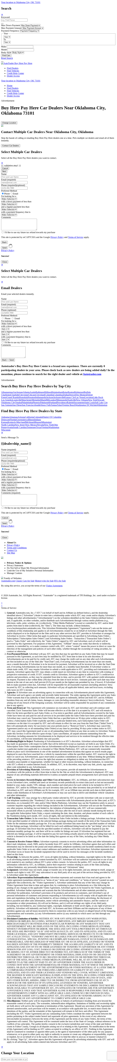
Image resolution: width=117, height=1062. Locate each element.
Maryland (21, 422)
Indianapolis (40, 397)
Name (4, 174)
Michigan (29, 422)
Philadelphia (27, 402)
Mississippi (47, 422)
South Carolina (20, 427)
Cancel (5, 168)
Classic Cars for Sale (25, 581)
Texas (38, 427)
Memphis (36, 400)
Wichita (93, 405)
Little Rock (98, 397)
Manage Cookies (14, 573)
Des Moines (80, 395)
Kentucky (12, 422)
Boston (71, 392)
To (4, 39)
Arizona (21, 417)
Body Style (6, 52)
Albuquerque (7, 392)
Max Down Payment (10, 25)
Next (4, 171)
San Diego (17, 405)
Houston (31, 397)
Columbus (58, 395)
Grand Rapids (12, 397)
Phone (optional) (8, 310)
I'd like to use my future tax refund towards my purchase (30, 232)
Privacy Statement (15, 565)
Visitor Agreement (54, 585)
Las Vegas (80, 397)
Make (3, 46)
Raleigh (70, 402)
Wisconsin (5, 430)
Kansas (4, 422)
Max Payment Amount (11, 28)
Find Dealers (12, 68)
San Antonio (6, 405)
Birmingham (57, 392)
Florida (13, 419)
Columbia (49, 395)
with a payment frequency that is (15, 212)
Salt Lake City (101, 402)
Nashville (71, 400)
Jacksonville (58, 397)
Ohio (55, 425)
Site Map (11, 553)
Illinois (31, 419)
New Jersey (20, 425)
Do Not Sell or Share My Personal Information (28, 568)
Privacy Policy (57, 237)
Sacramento (79, 402)
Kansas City (69, 397)
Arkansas (13, 417)
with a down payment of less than (16, 201)
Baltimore (40, 392)
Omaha (18, 402)
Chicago (32, 395)
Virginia (45, 427)
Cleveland (40, 395)
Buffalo (87, 392)
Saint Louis (89, 402)
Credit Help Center (15, 73)
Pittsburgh (44, 402)
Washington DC (82, 405)
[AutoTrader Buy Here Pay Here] (16, 63)
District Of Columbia (51, 417)
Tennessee (31, 427)
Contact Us (12, 550)
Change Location (9, 123)
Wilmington (102, 405)
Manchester (26, 400)
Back (4, 242)
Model (4, 49)
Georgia (20, 419)
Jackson (49, 397)
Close (4, 262)
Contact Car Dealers (10, 146)
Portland (53, 402)
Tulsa (59, 405)
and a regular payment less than (15, 207)
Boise (65, 392)
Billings (47, 392)
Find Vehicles (13, 71)
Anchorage (18, 392)
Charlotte (15, 395)
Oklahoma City (8, 402)
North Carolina (8, 425)
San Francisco (28, 405)
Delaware (5, 419)
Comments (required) (10, 493)
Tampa (54, 405)
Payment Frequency (10, 31)
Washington (54, 427)
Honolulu (23, 397)
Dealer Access (13, 76)
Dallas (66, 395)
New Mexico (31, 425)
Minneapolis (61, 400)
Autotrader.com (92, 374)
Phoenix (36, 402)
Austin (33, 392)
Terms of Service (75, 237)
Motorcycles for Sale (44, 581)
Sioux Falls (46, 405)
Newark (100, 400)
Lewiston (89, 397)
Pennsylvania (7, 427)
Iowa (26, 419)
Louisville (16, 400)
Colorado (38, 417)
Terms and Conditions (17, 547)
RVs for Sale (60, 581)
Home (9, 85)
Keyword (5, 17)
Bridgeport (79, 392)
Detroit (89, 395)
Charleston (6, 395)
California (29, 417)
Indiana (37, 419)
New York (92, 400)
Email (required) (8, 179)
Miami (43, 400)
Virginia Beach (68, 405)
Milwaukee (51, 400)
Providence (62, 402)
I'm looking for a (8, 196)
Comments (6, 217)
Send (4, 248)
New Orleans (82, 400)
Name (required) (8, 449)
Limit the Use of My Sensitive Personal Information (30, 570)
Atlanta (26, 392)
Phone (13, 185)
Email (15, 193)
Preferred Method (9, 191)
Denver (72, 395)
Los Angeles (6, 400)
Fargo (3, 397)
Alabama (5, 417)
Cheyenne (23, 395)
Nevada (40, 425)
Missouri (38, 422)
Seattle (38, 405)
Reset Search (7, 58)
